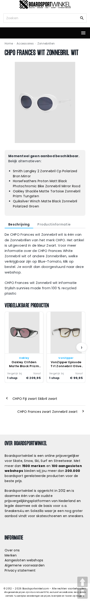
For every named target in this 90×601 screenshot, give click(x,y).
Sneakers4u (14, 511)
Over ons (12, 550)
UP (82, 582)
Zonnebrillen (46, 43)
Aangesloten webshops (24, 560)
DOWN (82, 593)
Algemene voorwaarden (25, 565)
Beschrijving (19, 224)
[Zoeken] (82, 17)
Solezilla (37, 511)
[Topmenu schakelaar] (83, 33)
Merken (11, 555)
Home (9, 43)
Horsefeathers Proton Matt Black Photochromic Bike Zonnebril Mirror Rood (46, 183)
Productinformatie (54, 224)
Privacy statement (20, 570)
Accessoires (25, 43)
